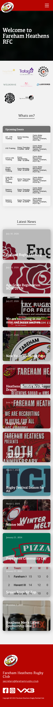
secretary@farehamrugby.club (20, 681)
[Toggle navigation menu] (46, 5)
